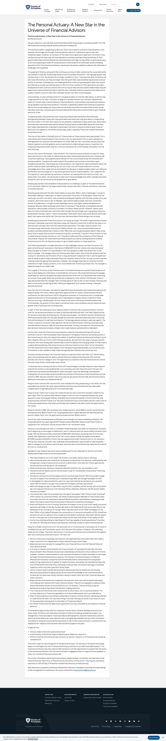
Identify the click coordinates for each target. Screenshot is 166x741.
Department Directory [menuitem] (52, 700)
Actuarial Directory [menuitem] (109, 700)
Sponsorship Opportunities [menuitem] (92, 697)
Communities (98, 10)
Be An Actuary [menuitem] (108, 697)
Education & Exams (59, 10)
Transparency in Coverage (133, 726)
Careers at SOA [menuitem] (69, 700)
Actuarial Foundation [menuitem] (110, 703)
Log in (134, 10)
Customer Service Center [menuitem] (53, 697)
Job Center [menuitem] (68, 697)
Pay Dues (91, 4)
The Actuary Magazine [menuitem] (110, 706)
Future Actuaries (47, 10)
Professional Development (71, 10)
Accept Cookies (154, 737)
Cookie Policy (118, 726)
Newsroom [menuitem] (48, 703)
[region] (83, 737)
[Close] (163, 737)
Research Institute (85, 10)
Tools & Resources (109, 10)
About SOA (120, 10)
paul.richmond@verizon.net (85, 670)
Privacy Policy (106, 726)
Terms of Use (95, 726)
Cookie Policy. (33, 739)
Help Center (103, 4)
